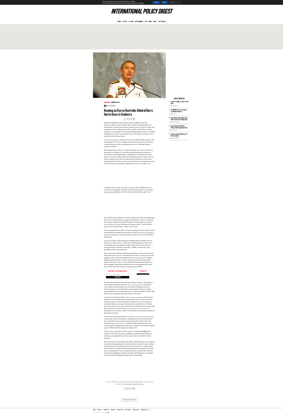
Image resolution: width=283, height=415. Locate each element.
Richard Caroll (173, 105)
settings (141, 3)
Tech (146, 21)
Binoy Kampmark (111, 105)
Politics (125, 21)
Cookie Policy (136, 409)
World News (107, 102)
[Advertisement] (141, 36)
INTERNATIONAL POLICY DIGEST (141, 12)
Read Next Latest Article (129, 399)
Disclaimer (128, 409)
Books (155, 21)
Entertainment (139, 21)
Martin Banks (173, 130)
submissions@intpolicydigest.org (133, 384)
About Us (99, 409)
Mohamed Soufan (174, 138)
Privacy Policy (144, 409)
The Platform (161, 21)
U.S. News (131, 21)
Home (94, 409)
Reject (164, 2)
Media (150, 21)
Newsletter (120, 409)
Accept (156, 2)
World (119, 21)
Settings (173, 2)
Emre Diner (173, 113)
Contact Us (106, 409)
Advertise (113, 409)
